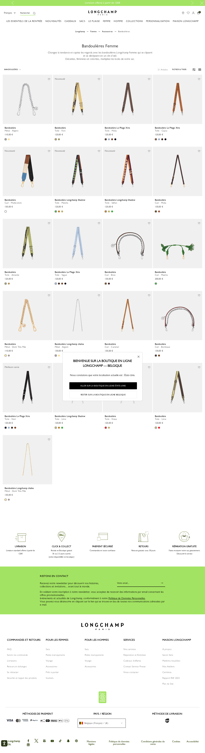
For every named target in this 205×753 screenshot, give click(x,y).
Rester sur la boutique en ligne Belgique (103, 395)
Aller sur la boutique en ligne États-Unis (103, 386)
